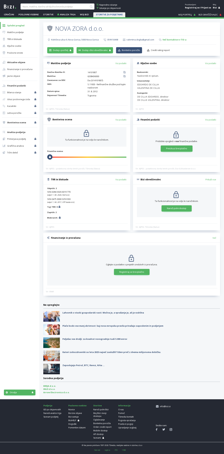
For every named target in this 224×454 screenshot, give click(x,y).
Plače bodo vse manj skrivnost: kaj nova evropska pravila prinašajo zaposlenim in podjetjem (112, 325)
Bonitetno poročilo (131, 50)
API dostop (98, 434)
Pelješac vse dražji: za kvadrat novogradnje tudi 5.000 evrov (94, 338)
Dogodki (72, 424)
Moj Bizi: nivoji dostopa (99, 415)
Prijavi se (206, 7)
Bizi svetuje (73, 416)
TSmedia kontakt (126, 416)
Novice (71, 409)
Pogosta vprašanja (127, 420)
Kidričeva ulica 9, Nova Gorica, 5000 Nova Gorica (75, 39)
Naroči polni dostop (176, 208)
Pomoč (121, 413)
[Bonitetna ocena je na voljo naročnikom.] (49, 28)
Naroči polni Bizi (101, 409)
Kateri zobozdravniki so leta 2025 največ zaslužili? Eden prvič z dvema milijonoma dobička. (111, 352)
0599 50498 (112, 39)
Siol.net (97, 450)
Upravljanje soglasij (127, 427)
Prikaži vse (210, 179)
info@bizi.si (165, 406)
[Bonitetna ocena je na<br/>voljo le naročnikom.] (36, 122)
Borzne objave (75, 413)
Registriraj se (192, 7)
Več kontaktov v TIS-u (174, 39)
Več (214, 237)
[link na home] (10, 6)
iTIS (116, 450)
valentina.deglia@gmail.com (140, 39)
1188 (124, 450)
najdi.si (107, 450)
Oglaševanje (99, 419)
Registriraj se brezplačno (131, 271)
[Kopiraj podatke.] (125, 72)
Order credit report (102, 427)
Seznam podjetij (50, 416)
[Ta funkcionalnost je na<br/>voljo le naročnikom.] (36, 92)
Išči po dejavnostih (52, 409)
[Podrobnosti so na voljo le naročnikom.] (59, 207)
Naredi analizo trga (52, 413)
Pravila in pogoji (125, 424)
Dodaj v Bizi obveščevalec (95, 50)
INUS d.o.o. (49, 389)
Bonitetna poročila (102, 423)
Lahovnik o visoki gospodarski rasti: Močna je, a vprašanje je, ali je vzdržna (103, 312)
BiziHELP (72, 420)
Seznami (97, 437)
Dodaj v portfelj (60, 50)
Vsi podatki (120, 63)
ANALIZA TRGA (68, 14)
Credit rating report (160, 50)
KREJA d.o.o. (49, 385)
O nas (121, 409)
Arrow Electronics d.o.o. (56, 392)
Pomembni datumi (77, 427)
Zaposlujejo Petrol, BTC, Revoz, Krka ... (83, 365)
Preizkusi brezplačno (176, 148)
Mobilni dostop (100, 430)
